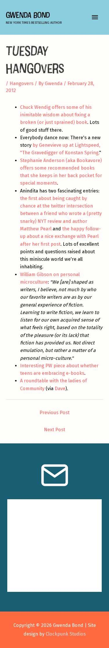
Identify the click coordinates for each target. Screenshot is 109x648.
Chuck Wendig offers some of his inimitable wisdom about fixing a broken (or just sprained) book (56, 114)
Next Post (54, 429)
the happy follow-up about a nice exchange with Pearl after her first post (60, 236)
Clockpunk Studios (66, 634)
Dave (60, 388)
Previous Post (54, 412)
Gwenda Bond (28, 15)
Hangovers (21, 83)
